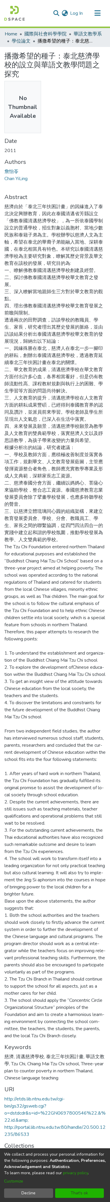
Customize (13, 1181)
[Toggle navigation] (97, 13)
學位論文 (21, 41)
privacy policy (75, 1173)
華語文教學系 (88, 34)
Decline (28, 1193)
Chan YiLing (16, 178)
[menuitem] (64, 13)
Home (11, 34)
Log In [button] (76, 13)
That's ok (79, 1193)
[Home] (14, 13)
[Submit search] (56, 13)
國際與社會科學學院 (45, 34)
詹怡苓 (11, 171)
